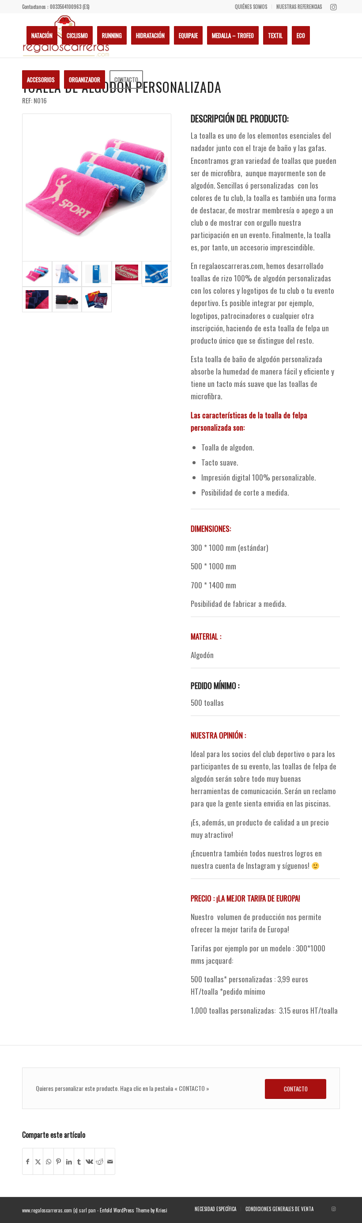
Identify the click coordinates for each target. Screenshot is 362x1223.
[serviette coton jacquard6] (97, 274)
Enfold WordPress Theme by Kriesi (133, 1210)
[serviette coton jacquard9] (127, 274)
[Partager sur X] (38, 1161)
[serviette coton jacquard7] (67, 274)
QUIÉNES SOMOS (251, 6)
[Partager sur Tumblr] (79, 1161)
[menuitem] (251, 6)
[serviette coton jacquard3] (37, 299)
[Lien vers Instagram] (333, 6)
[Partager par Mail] (110, 1161)
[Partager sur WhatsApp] (48, 1161)
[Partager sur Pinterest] (59, 1161)
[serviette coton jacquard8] (97, 299)
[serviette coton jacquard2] (157, 274)
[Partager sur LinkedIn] (69, 1161)
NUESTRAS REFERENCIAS (299, 6)
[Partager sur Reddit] (100, 1161)
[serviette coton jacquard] (96, 187)
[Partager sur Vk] (89, 1161)
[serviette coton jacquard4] (67, 299)
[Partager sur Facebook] (28, 1161)
